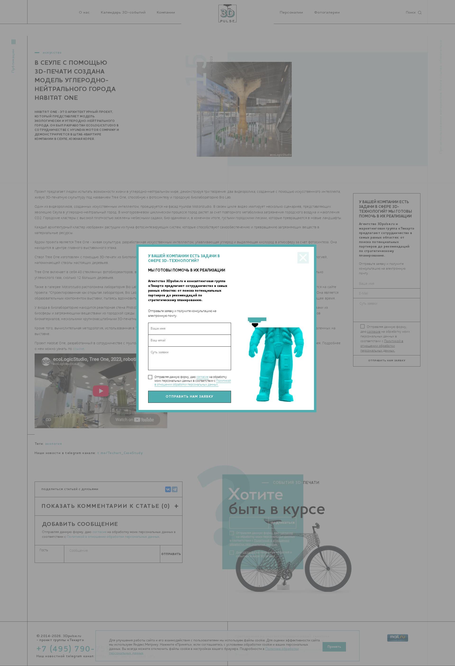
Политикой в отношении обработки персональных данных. (193, 382)
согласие (202, 377)
